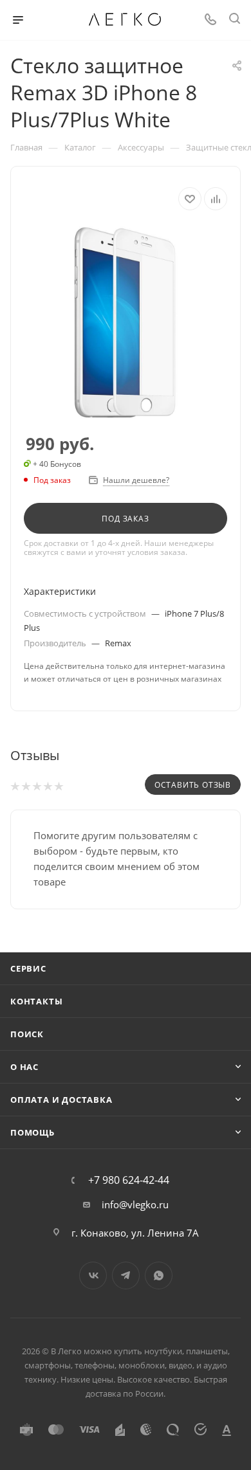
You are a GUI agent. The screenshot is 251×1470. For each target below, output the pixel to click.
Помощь (32, 1132)
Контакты (36, 1001)
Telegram (126, 1275)
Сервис (28, 968)
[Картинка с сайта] (125, 322)
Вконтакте (93, 1275)
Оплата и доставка (61, 1099)
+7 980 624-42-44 (128, 1180)
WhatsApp (158, 1275)
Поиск (27, 1034)
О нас (24, 1067)
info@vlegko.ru (135, 1204)
